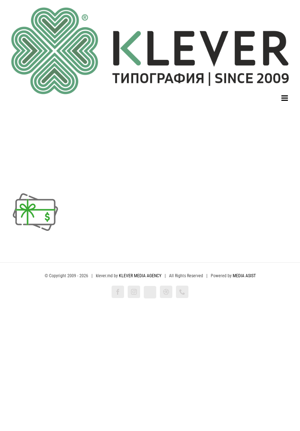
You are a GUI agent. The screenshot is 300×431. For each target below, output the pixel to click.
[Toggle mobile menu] (285, 98)
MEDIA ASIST (244, 275)
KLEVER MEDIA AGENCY (140, 275)
